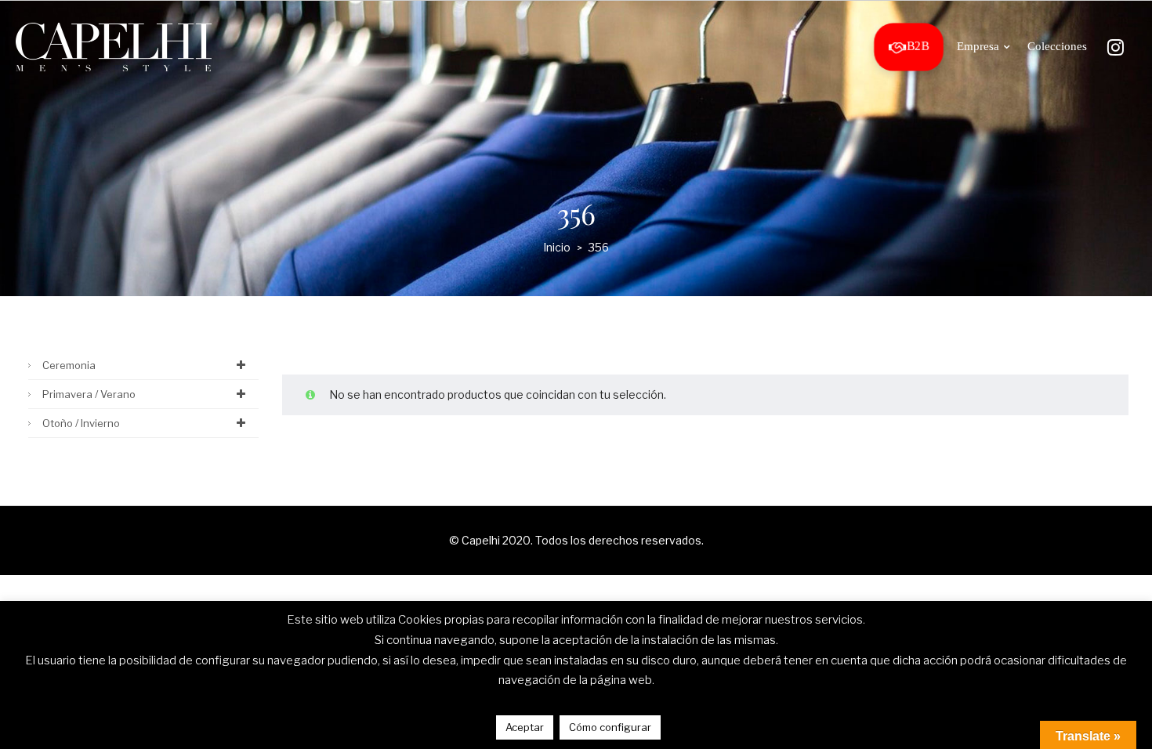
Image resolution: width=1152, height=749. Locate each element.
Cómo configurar (610, 727)
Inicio (557, 247)
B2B (918, 46)
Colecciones (1057, 46)
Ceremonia (69, 365)
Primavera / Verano (89, 394)
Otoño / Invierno (81, 423)
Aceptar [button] (524, 727)
